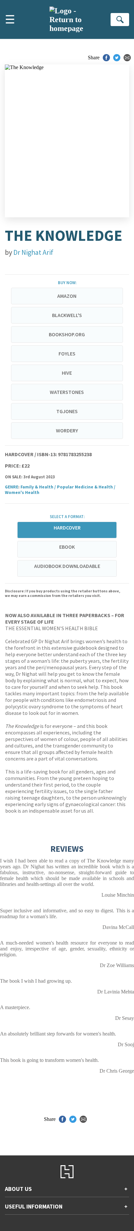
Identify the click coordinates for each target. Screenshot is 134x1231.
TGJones (67, 411)
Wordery (67, 430)
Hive (67, 372)
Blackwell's (67, 315)
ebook (67, 546)
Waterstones (67, 392)
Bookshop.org (67, 334)
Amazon (66, 296)
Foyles (67, 353)
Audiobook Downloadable (67, 566)
